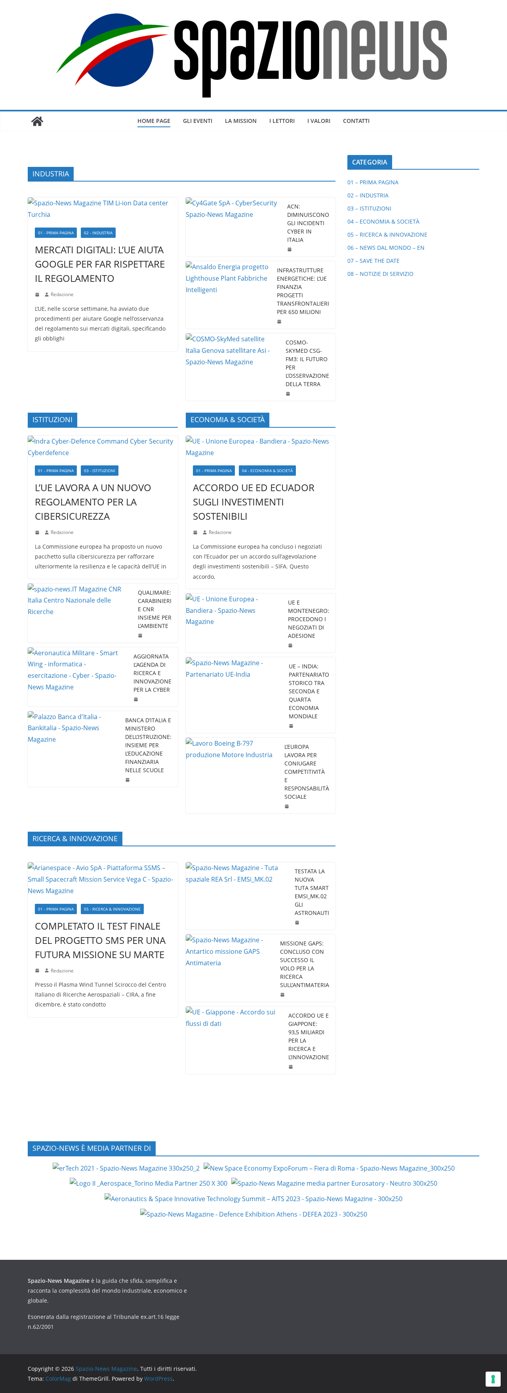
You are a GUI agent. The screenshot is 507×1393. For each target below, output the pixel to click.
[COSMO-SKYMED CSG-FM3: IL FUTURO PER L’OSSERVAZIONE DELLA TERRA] (233, 367)
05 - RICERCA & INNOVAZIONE (112, 909)
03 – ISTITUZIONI (369, 208)
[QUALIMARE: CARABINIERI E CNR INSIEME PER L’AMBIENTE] (80, 613)
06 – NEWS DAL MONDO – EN (386, 247)
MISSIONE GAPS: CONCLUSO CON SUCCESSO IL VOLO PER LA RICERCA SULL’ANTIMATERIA (304, 964)
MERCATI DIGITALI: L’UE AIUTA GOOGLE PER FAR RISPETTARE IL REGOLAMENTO (100, 264)
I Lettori (282, 120)
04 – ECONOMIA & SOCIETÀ (383, 221)
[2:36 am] (290, 249)
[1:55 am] (289, 393)
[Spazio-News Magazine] (37, 121)
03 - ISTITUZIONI (99, 470)
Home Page (153, 120)
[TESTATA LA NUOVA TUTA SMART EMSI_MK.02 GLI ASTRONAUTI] (237, 896)
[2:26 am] (136, 699)
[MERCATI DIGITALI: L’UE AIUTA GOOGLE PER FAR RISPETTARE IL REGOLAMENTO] (103, 208)
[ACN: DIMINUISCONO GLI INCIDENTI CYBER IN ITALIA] (233, 226)
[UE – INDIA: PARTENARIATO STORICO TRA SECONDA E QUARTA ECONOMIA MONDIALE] (234, 695)
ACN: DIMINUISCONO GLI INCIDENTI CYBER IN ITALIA (308, 223)
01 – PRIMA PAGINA (372, 182)
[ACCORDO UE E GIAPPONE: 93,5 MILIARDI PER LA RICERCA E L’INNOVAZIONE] (234, 1040)
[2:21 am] (298, 922)
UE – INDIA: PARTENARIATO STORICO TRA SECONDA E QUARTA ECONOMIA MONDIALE (309, 691)
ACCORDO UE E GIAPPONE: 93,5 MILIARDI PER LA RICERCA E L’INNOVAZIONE (308, 1036)
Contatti (356, 120)
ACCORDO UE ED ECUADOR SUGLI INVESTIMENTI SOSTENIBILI (253, 501)
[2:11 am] (283, 994)
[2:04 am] (280, 321)
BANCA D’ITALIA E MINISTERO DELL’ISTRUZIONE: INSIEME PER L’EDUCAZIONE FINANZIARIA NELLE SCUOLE (148, 745)
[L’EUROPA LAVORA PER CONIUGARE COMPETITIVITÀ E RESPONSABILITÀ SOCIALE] (232, 775)
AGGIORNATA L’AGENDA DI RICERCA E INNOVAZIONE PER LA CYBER (152, 672)
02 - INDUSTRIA (98, 232)
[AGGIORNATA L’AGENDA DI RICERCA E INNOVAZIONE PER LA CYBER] (77, 676)
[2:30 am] (292, 725)
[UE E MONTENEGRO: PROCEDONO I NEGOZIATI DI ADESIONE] (234, 622)
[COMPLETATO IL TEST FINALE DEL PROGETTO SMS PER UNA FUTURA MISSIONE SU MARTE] (103, 879)
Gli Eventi (197, 120)
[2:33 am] (196, 532)
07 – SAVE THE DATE (373, 260)
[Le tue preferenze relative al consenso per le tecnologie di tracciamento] (493, 1379)
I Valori (318, 120)
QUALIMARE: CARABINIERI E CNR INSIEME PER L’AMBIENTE (155, 609)
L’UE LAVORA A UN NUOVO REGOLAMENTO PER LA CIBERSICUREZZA (93, 501)
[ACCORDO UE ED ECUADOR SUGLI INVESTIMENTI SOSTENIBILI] (261, 447)
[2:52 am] (291, 1066)
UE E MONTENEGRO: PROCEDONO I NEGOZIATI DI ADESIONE (308, 619)
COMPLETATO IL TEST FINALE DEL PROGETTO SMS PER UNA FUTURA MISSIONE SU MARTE (100, 940)
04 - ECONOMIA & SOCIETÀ (267, 470)
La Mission (241, 120)
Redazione (62, 294)
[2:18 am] (38, 294)
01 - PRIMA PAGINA (56, 232)
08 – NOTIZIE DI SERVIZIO (380, 273)
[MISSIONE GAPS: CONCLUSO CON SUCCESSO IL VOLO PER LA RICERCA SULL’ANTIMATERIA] (230, 968)
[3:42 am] (38, 532)
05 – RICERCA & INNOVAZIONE (387, 234)
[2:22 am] (38, 970)
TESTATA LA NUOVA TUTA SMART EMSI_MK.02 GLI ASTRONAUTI (312, 892)
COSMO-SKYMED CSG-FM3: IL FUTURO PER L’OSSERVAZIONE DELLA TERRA (307, 363)
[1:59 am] (291, 645)
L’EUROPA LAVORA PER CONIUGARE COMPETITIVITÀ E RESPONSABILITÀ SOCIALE (306, 771)
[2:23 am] (287, 806)
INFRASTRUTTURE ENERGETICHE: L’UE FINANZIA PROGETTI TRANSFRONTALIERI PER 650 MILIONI (303, 291)
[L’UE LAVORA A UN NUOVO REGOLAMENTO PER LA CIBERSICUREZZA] (103, 447)
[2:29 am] (141, 635)
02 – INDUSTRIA (368, 195)
